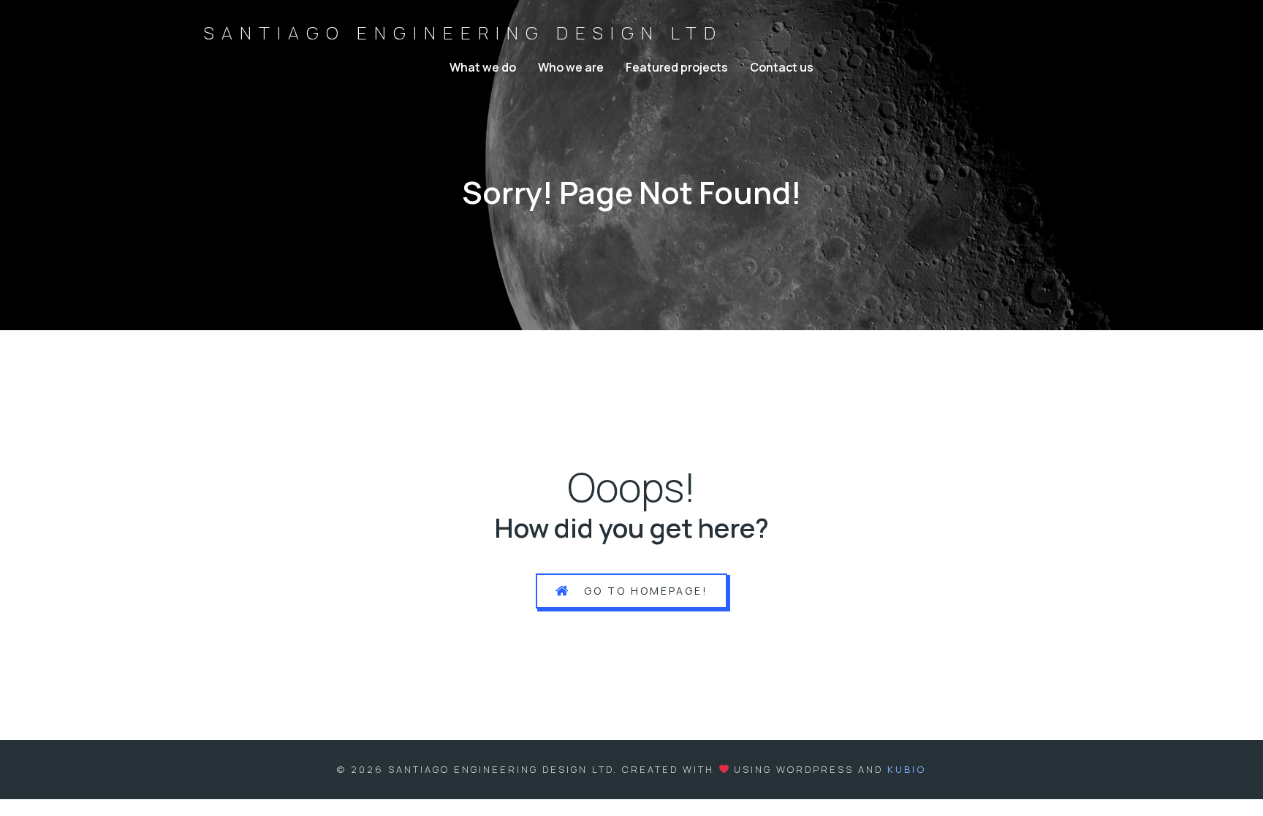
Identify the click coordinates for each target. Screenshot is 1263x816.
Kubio (906, 769)
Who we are (571, 67)
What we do (483, 67)
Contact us (781, 67)
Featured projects (677, 67)
